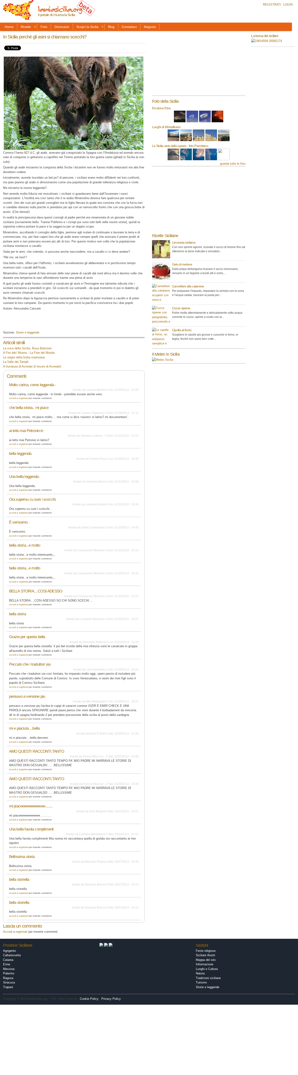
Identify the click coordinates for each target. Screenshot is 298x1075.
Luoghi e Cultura (207, 969)
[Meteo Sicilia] (162, 359)
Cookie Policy (89, 998)
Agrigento (9, 951)
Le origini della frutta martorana (24, 357)
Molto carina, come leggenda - (32, 385)
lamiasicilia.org (60, 9)
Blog (111, 27)
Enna (6, 964)
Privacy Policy (111, 998)
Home (9, 27)
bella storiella (19, 879)
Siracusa (9, 982)
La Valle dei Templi (15, 362)
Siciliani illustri (205, 955)
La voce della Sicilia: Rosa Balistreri (27, 348)
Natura (200, 973)
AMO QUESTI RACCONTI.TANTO (36, 751)
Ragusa (8, 978)
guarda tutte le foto (232, 163)
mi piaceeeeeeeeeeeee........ (31, 806)
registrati (23, 398)
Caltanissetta (12, 955)
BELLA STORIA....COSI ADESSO (35, 591)
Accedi (12, 398)
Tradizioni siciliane (208, 978)
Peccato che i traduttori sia (29, 664)
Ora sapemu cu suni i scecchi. (33, 499)
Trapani (8, 987)
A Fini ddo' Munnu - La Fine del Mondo (29, 352)
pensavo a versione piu (27, 696)
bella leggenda (20, 453)
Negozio (150, 27)
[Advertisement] (57, 322)
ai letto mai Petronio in (26, 431)
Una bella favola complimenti (31, 829)
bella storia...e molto (24, 545)
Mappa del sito (206, 960)
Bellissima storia (22, 856)
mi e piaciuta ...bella (24, 728)
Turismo (201, 982)
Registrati (272, 4)
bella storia (17, 614)
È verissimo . (19, 522)
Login (288, 4)
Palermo (8, 973)
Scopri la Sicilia (87, 27)
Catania (8, 960)
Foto (44, 27)
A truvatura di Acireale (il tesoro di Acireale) (32, 366)
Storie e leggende (27, 332)
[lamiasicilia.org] (18, 18)
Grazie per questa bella (27, 637)
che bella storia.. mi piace (28, 407)
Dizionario (61, 27)
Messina (8, 969)
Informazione (204, 964)
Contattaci (129, 27)
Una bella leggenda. (24, 476)
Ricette (26, 27)
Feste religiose (206, 951)
